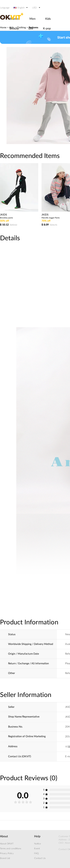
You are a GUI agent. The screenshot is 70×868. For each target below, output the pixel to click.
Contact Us (40, 858)
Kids (48, 18)
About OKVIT (7, 844)
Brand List (5, 858)
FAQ (36, 853)
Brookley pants (6, 218)
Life (30, 28)
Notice (37, 844)
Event (37, 848)
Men (32, 18)
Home (3, 27)
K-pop (47, 28)
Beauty (14, 28)
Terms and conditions (10, 848)
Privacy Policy (7, 853)
